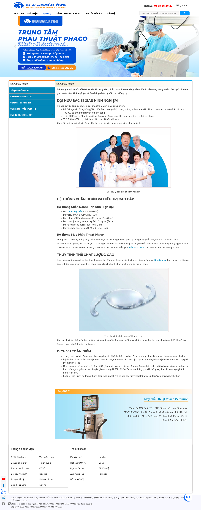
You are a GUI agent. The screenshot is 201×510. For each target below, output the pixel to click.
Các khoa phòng (18, 485)
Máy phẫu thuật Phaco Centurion (166, 399)
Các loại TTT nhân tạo (20, 102)
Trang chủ (18, 13)
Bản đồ (102, 463)
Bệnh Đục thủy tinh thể (21, 96)
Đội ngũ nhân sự (19, 474)
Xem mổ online (77, 474)
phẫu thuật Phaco (137, 247)
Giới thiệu (32, 13)
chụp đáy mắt (75, 211)
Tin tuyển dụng (46, 457)
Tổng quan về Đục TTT (20, 90)
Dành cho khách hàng (68, 13)
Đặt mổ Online (77, 468)
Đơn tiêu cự (160, 260)
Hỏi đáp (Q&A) (77, 479)
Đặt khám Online (78, 463)
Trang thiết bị (17, 479)
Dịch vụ (47, 13)
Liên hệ (111, 13)
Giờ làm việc (104, 468)
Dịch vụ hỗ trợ (45, 479)
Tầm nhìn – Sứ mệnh (20, 468)
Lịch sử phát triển (19, 463)
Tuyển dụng (45, 463)
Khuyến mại (75, 457)
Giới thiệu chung (18, 457)
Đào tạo (43, 474)
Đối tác (42, 468)
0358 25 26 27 (163, 5)
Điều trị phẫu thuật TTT (21, 115)
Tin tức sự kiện (94, 13)
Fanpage (103, 474)
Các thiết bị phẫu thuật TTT (23, 109)
